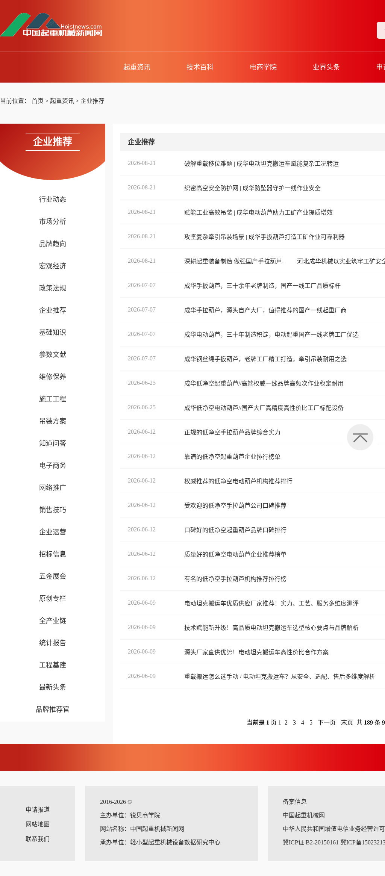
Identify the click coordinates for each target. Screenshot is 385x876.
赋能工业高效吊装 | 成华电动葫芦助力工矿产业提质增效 (258, 212)
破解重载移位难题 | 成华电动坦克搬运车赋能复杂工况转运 (261, 163)
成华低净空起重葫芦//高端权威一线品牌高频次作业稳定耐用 (264, 383)
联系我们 (38, 839)
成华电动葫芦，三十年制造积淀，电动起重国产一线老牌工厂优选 (271, 334)
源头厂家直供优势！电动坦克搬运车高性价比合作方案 (256, 652)
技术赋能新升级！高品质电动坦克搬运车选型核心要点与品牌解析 (271, 628)
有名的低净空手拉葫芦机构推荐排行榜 (235, 579)
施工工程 (52, 399)
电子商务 (52, 465)
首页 (38, 101)
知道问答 (52, 443)
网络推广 (52, 488)
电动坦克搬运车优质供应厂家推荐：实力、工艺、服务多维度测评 (271, 603)
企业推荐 (92, 101)
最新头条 (52, 687)
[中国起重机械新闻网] (58, 25)
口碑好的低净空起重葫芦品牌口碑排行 (235, 530)
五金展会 (52, 576)
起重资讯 (136, 67)
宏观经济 (52, 266)
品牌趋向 (52, 244)
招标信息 (52, 554)
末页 (347, 722)
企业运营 (52, 532)
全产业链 (52, 621)
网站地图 (38, 824)
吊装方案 (52, 421)
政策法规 (52, 288)
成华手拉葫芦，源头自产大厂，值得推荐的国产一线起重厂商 (265, 310)
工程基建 (52, 665)
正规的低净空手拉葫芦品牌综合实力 (232, 432)
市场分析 (52, 221)
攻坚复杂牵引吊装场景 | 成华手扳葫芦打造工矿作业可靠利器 (264, 237)
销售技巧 (52, 510)
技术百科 (200, 67)
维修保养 (52, 377)
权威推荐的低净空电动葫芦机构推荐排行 (238, 481)
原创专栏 (52, 598)
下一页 (327, 722)
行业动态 (52, 199)
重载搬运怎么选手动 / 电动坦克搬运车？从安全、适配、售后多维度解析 (279, 676)
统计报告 (52, 643)
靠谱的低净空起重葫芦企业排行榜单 (232, 457)
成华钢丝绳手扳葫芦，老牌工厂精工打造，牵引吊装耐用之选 (265, 359)
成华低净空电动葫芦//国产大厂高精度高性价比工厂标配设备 (264, 408)
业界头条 (326, 67)
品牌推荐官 (53, 709)
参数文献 (52, 355)
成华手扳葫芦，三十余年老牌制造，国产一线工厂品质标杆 (262, 286)
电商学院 (263, 67)
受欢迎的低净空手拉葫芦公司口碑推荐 (235, 505)
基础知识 (52, 332)
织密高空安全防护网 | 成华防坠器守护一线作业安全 (252, 188)
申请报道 (38, 809)
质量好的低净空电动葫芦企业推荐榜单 (235, 554)
